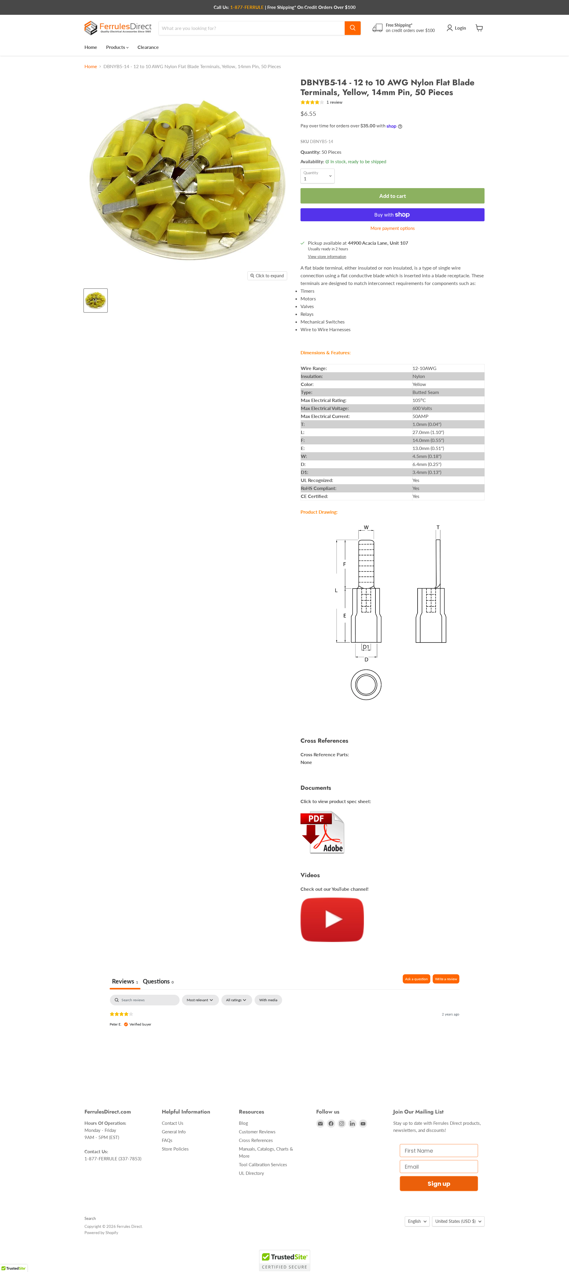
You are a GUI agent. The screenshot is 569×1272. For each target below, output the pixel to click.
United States (455, 1221)
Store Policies (175, 1148)
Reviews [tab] (125, 981)
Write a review (446, 979)
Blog (243, 1123)
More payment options (392, 228)
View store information (327, 257)
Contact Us (172, 1123)
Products (116, 46)
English (414, 1221)
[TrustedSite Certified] (285, 1260)
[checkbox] (268, 1000)
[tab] (158, 981)
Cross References (256, 1140)
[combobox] (252, 28)
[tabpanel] (284, 1032)
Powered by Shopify (101, 1232)
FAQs (167, 1140)
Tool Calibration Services (263, 1164)
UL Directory (251, 1173)
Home (90, 46)
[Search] (353, 28)
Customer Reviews (257, 1131)
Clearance (148, 46)
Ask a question (416, 979)
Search (90, 1218)
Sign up (439, 1184)
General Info (174, 1131)
